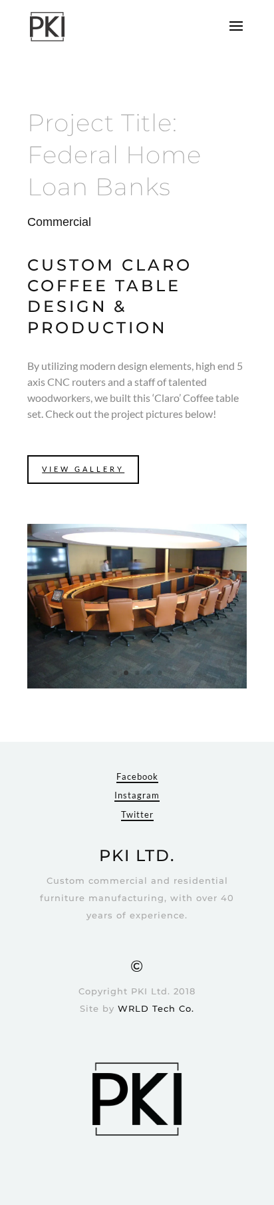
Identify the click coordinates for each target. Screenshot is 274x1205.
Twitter (137, 814)
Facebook (137, 776)
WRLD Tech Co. (156, 1009)
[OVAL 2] (137, 688)
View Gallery (83, 469)
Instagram (137, 795)
